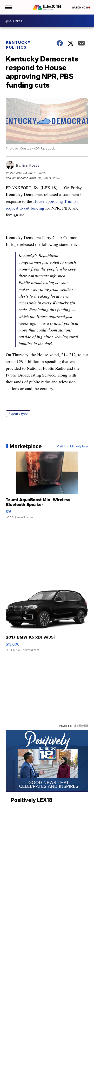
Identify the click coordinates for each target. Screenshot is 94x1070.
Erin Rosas (31, 165)
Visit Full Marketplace (72, 446)
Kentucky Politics (18, 45)
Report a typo (18, 413)
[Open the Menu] (8, 7)
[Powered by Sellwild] (81, 725)
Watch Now (80, 7)
